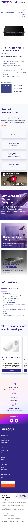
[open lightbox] (14, 31)
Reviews (3, 457)
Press (2, 459)
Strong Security (4, 442)
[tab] (4, 288)
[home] (6, 2)
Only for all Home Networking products (14, 389)
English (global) (22, 2)
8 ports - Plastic (18, 88)
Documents (4, 469)
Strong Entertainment (6, 438)
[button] (13, 2)
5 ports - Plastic (18, 85)
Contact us (3, 467)
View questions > (14, 400)
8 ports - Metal (18, 91)
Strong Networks (5, 440)
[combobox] (21, 2)
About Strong (4, 450)
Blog (2, 455)
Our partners (4, 452)
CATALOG (4, 477)
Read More (4, 125)
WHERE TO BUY (5, 474)
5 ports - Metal (6, 85)
